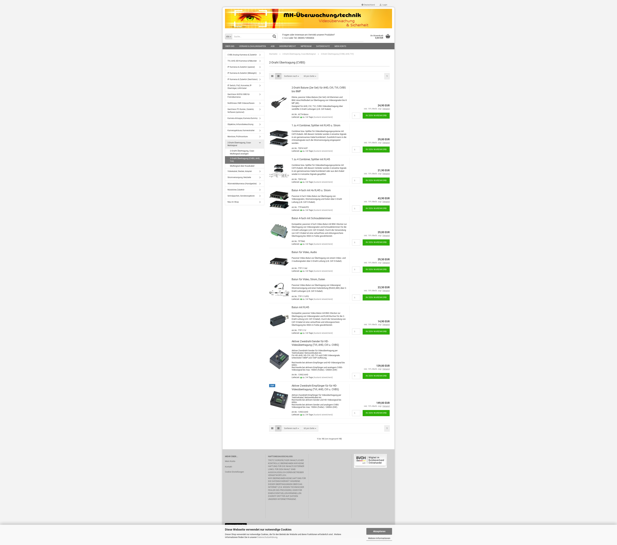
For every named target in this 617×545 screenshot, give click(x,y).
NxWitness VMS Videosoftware (241, 103)
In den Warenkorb (376, 115)
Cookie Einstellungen (234, 472)
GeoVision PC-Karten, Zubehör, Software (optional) (241, 110)
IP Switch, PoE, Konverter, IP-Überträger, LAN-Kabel (240, 86)
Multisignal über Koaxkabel (242, 166)
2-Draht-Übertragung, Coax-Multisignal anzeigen (242, 152)
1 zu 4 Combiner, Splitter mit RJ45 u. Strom (316, 125)
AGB (272, 46)
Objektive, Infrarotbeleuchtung (240, 124)
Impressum (306, 46)
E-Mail (285, 38)
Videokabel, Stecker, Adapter (240, 171)
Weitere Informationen (379, 538)
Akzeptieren (379, 531)
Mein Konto (340, 46)
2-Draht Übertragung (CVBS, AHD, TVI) (245, 160)
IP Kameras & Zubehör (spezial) (241, 67)
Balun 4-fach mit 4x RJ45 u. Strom (311, 190)
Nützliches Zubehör (236, 190)
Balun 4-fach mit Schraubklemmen (311, 218)
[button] (368, 4)
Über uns (229, 46)
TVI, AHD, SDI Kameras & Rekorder (242, 61)
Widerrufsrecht (287, 46)
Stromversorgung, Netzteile (239, 177)
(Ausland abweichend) (323, 117)
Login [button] (384, 5)
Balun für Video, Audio (304, 252)
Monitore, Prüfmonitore (238, 136)
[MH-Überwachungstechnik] (308, 18)
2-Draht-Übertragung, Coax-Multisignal (239, 144)
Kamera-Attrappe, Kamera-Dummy (243, 118)
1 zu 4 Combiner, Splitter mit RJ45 (311, 159)
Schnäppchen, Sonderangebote (241, 196)
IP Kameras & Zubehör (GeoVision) (243, 79)
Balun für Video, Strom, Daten (308, 279)
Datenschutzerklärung (267, 537)
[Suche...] (274, 37)
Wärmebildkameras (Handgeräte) (242, 184)
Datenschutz (323, 46)
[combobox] (291, 76)
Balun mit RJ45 (300, 307)
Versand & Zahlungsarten (252, 46)
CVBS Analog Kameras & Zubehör (242, 55)
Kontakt (228, 466)
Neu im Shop (233, 202)
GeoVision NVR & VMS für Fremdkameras (239, 95)
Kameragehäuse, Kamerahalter (241, 130)
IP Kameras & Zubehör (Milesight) (242, 73)
